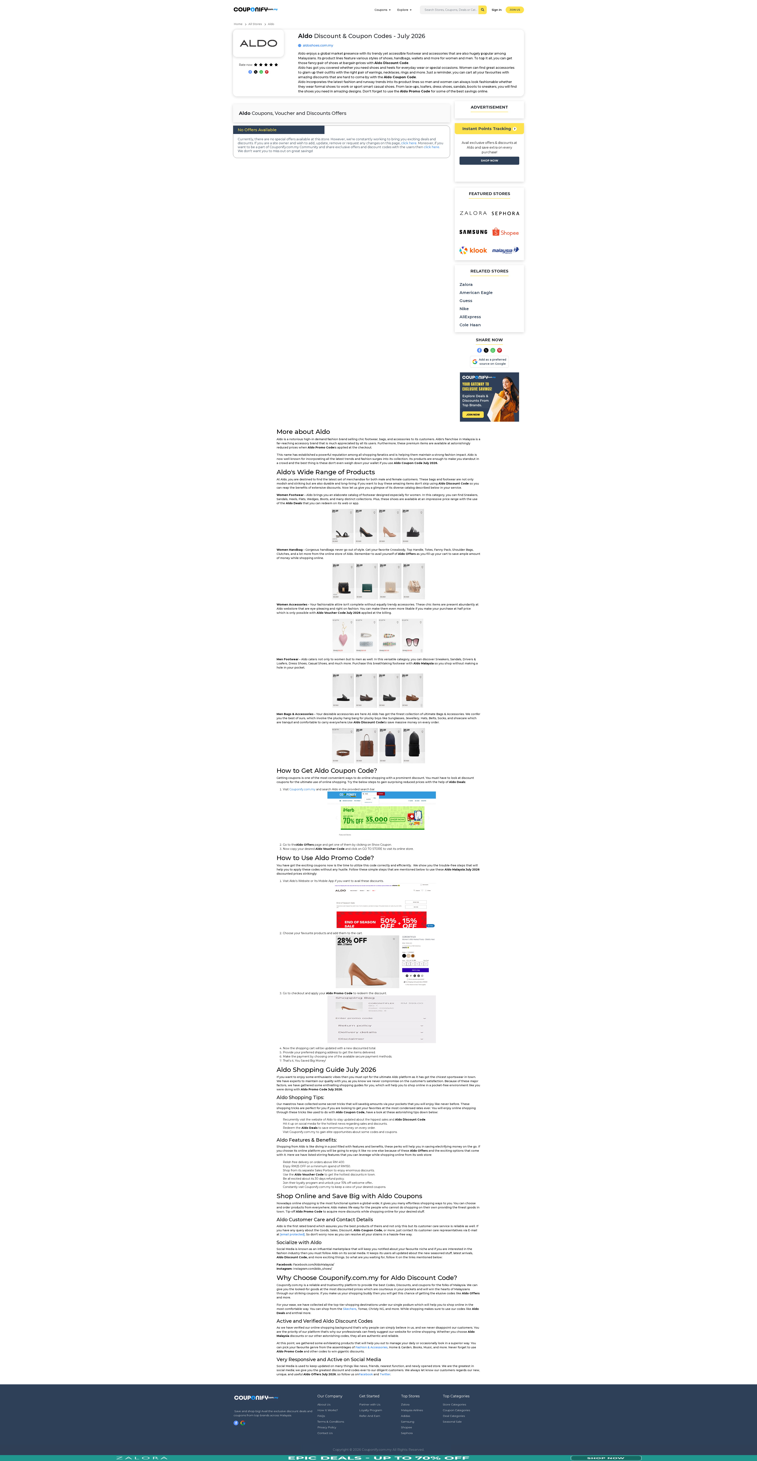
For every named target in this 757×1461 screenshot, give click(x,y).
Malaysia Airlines (412, 1410)
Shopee (406, 1427)
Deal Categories (454, 1416)
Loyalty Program (370, 1410)
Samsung (407, 1421)
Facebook (366, 1374)
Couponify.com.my (302, 789)
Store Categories (454, 1404)
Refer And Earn (369, 1416)
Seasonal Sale (452, 1421)
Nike (464, 308)
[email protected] (292, 1234)
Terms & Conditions (330, 1421)
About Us (323, 1404)
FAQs (321, 1416)
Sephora (407, 1433)
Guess (466, 300)
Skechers (349, 1309)
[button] (515, 129)
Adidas (405, 1416)
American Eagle (476, 292)
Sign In (497, 10)
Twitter (385, 1374)
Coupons (381, 10)
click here (409, 143)
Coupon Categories (456, 1410)
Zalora (466, 284)
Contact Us (325, 1433)
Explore (402, 10)
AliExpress (470, 316)
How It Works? (327, 1410)
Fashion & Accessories (371, 1347)
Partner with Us (369, 1404)
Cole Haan (470, 325)
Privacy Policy (326, 1427)
